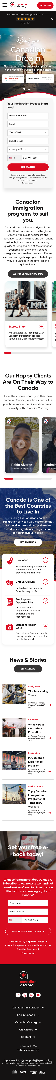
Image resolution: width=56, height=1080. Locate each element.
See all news (28, 668)
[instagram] (31, 995)
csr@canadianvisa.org (28, 1050)
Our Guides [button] (26, 1029)
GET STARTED (28, 167)
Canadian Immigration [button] (26, 1007)
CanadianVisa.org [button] (26, 1022)
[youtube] (38, 995)
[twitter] (24, 995)
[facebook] (18, 995)
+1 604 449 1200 (28, 1046)
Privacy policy (28, 183)
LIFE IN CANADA (28, 542)
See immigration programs (28, 273)
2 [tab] (29, 89)
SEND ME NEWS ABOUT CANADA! (28, 931)
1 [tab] (24, 89)
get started (45, 5)
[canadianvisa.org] (19, 5)
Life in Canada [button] (26, 1015)
